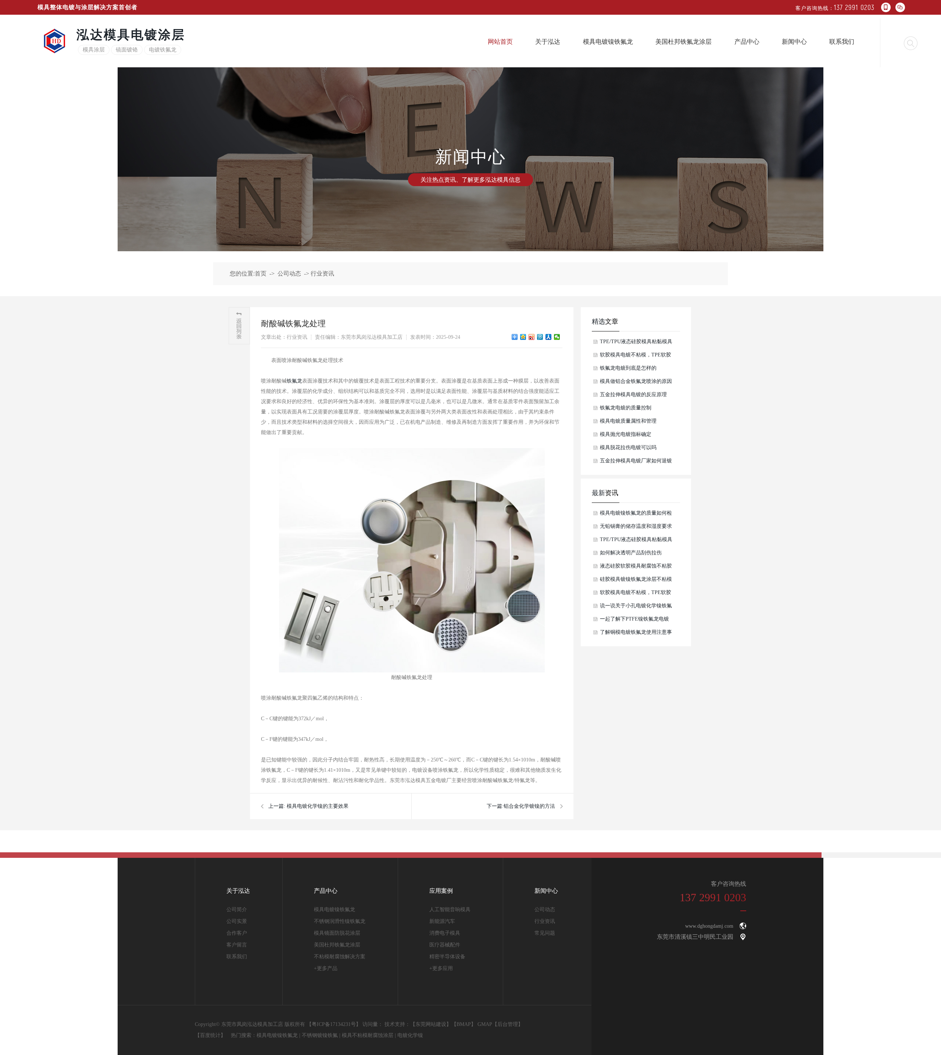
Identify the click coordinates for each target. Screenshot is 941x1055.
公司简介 (236, 909)
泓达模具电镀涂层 (130, 35)
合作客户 (236, 933)
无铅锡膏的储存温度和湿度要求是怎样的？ (636, 528)
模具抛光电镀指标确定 (625, 434)
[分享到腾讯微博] (540, 337)
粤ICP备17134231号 (334, 1024)
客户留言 (236, 945)
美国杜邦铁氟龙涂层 (683, 41)
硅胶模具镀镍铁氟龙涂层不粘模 (636, 579)
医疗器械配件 (444, 945)
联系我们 (841, 41)
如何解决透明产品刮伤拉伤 (631, 552)
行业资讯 (322, 273)
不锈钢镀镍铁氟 (320, 1035)
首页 (260, 273)
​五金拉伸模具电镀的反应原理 (633, 394)
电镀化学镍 (410, 1035)
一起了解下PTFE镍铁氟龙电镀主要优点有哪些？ (634, 621)
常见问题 (544, 933)
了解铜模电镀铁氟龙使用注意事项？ (636, 634)
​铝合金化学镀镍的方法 (529, 806)
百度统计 (210, 1035)
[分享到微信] (557, 337)
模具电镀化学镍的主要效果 (317, 806)
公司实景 (236, 921)
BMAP (464, 1024)
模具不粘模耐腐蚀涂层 (367, 1035)
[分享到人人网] (548, 337)
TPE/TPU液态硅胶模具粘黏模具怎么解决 (636, 343)
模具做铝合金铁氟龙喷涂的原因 (636, 381)
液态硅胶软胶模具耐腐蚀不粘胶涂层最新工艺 (636, 568)
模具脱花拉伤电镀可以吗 (628, 447)
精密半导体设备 (447, 956)
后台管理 (507, 1024)
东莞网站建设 (430, 1024)
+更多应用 (441, 968)
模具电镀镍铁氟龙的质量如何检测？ (636, 515)
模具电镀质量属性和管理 (628, 421)
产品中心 (746, 41)
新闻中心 (794, 41)
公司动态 (289, 273)
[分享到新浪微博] (532, 337)
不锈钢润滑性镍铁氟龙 (339, 921)
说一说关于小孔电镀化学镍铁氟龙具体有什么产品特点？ (636, 607)
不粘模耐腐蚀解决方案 (339, 956)
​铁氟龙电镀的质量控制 (625, 408)
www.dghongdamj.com (709, 926)
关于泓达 (547, 41)
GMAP (484, 1024)
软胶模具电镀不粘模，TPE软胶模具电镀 (635, 357)
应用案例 (441, 891)
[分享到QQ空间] (523, 337)
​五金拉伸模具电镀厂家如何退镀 (636, 460)
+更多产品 (325, 968)
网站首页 (500, 41)
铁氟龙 (294, 381)
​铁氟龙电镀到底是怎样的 (628, 368)
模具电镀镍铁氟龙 (608, 41)
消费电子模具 (444, 933)
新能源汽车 (442, 921)
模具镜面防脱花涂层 (337, 933)
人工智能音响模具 (449, 909)
